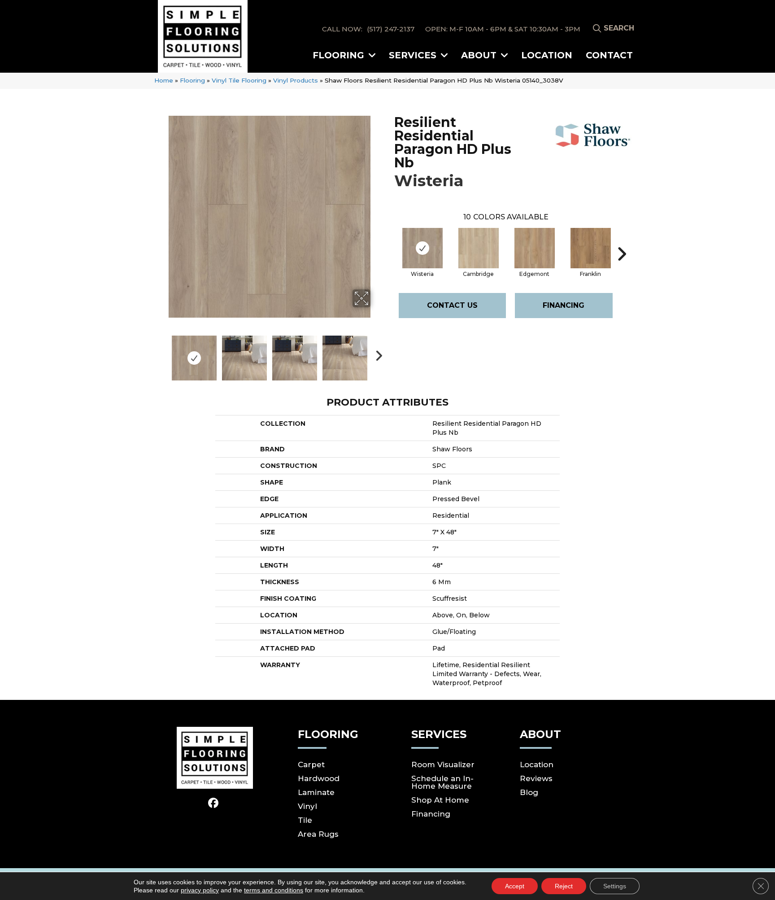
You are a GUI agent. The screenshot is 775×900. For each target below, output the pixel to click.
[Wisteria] (422, 248)
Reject (564, 886)
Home (163, 80)
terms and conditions (273, 890)
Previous (162, 353)
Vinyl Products (295, 80)
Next (376, 353)
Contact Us (452, 305)
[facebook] (213, 803)
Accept (514, 886)
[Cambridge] (478, 248)
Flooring (192, 80)
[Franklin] (590, 248)
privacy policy (200, 890)
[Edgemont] (534, 248)
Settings (614, 886)
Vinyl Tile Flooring (239, 80)
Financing (563, 305)
